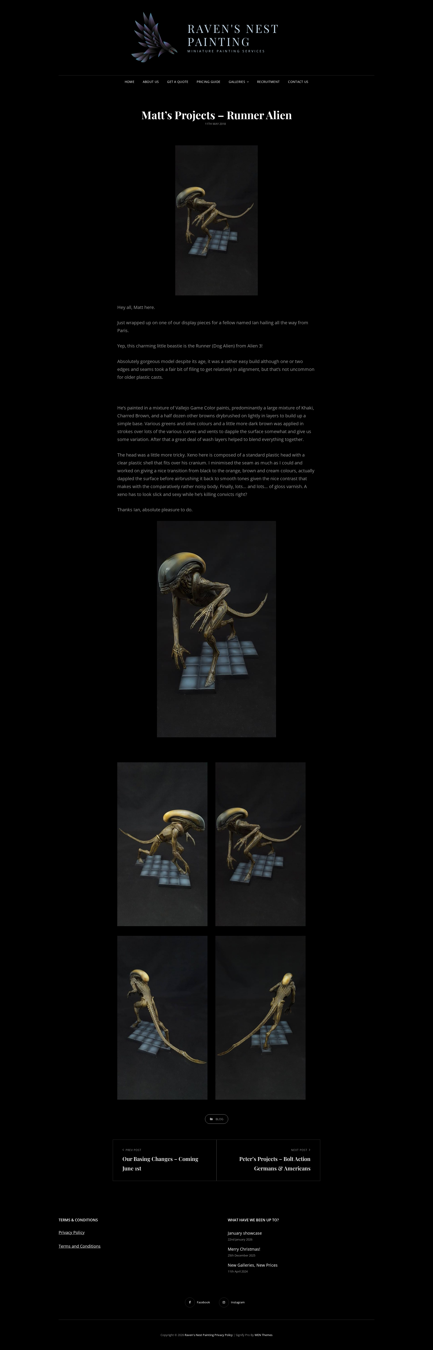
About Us (151, 82)
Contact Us (298, 82)
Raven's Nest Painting (233, 35)
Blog (219, 1119)
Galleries (237, 82)
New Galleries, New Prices (253, 1265)
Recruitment (268, 82)
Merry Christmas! (244, 1249)
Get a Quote (177, 82)
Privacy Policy (72, 1232)
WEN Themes (263, 1335)
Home (129, 82)
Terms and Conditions (80, 1246)
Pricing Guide (208, 82)
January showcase (245, 1233)
